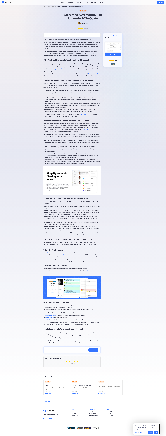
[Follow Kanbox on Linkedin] (44, 419)
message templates (69, 256)
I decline (150, 432)
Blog (72, 411)
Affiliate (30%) (94, 2)
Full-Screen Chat (61, 255)
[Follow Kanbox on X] (49, 419)
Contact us (91, 419)
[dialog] (147, 429)
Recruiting (83, 10)
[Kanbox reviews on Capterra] (71, 428)
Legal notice (109, 413)
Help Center (74, 413)
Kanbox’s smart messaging (50, 252)
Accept (156, 432)
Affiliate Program (93, 413)
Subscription (92, 411)
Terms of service (110, 411)
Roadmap (91, 417)
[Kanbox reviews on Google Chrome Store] (95, 428)
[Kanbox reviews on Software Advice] (87, 428)
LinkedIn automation (93, 74)
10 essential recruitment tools (88, 129)
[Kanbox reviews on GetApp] (80, 428)
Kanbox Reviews (75, 415)
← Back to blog (46, 401)
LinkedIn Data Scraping (50, 315)
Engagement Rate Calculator (78, 423)
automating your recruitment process (59, 69)
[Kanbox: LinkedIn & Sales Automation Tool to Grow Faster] (6, 2)
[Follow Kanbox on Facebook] (46, 419)
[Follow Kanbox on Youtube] (51, 419)
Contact (101, 2)
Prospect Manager (49, 317)
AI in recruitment (85, 114)
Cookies (109, 417)
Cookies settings (138, 432)
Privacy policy (110, 415)
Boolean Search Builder (76, 421)
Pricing (87, 2)
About (73, 417)
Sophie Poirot (84, 23)
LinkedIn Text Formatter (77, 419)
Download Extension (93, 415)
